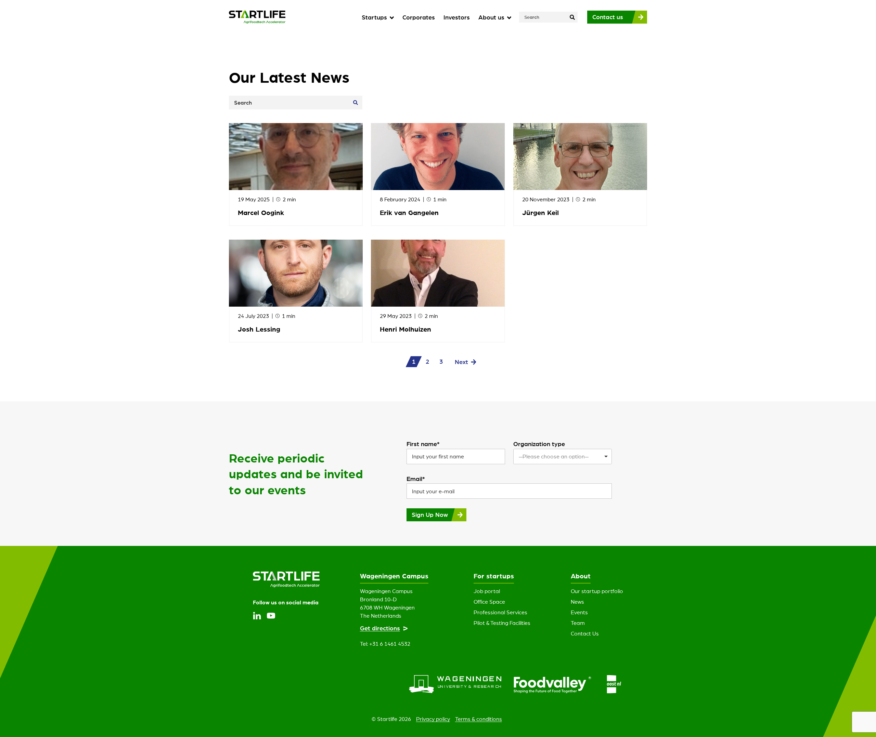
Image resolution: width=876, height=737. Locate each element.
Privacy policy (433, 718)
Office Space (489, 601)
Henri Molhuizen (405, 329)
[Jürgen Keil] (580, 156)
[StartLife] (257, 17)
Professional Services (500, 612)
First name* (423, 443)
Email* (416, 478)
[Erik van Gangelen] (438, 156)
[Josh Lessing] (296, 273)
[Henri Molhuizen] (438, 273)
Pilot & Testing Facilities (502, 622)
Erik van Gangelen (409, 212)
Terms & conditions (478, 718)
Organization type (539, 443)
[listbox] (562, 456)
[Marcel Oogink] (296, 156)
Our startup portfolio (597, 591)
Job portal (487, 591)
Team (578, 622)
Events (579, 612)
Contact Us (585, 633)
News (577, 601)
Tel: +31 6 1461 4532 (385, 643)
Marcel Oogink (261, 212)
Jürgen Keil (540, 212)
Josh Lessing (259, 329)
